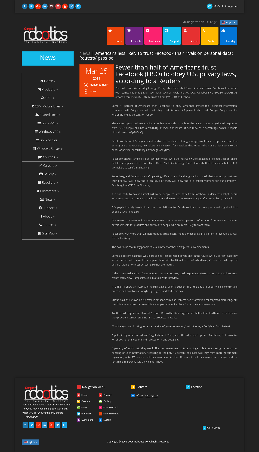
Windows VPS (48, 131)
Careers (48, 165)
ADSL (48, 98)
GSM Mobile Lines (47, 106)
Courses (49, 157)
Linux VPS (48, 123)
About (47, 216)
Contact (48, 225)
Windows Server (48, 148)
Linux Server (48, 140)
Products (48, 89)
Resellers (48, 182)
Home (48, 81)
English (229, 22)
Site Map (48, 233)
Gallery (48, 174)
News (49, 199)
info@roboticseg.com (147, 395)
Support (48, 208)
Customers (48, 191)
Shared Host (48, 115)
